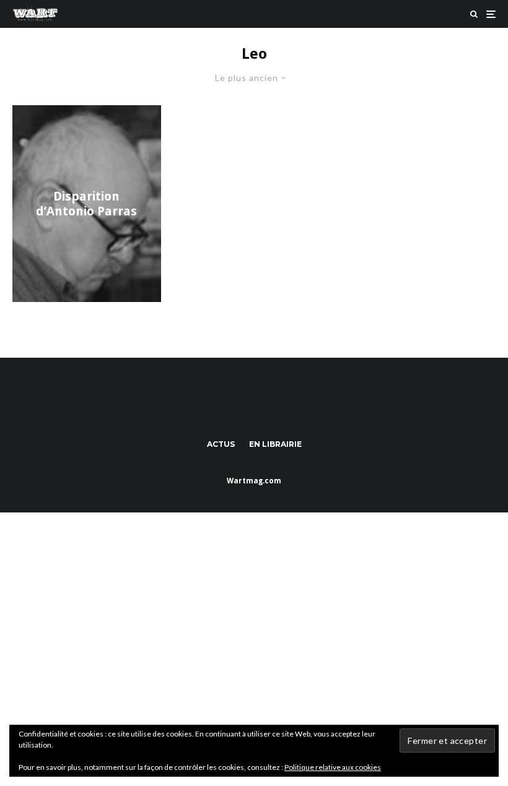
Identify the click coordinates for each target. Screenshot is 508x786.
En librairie (275, 444)
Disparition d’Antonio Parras (86, 203)
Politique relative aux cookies (332, 767)
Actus (221, 444)
